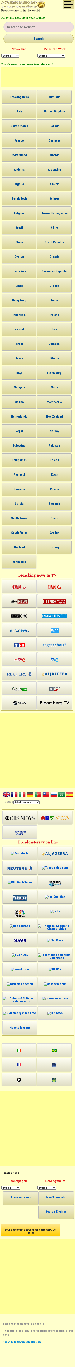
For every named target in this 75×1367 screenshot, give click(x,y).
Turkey (54, 547)
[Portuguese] (38, 795)
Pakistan (54, 445)
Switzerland (19, 155)
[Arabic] (61, 795)
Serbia (19, 503)
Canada (54, 126)
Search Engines (56, 1211)
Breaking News (19, 97)
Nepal (19, 431)
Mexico (19, 402)
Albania (54, 155)
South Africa (19, 532)
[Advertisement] (37, 77)
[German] (30, 795)
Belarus (54, 198)
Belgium (19, 213)
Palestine (19, 445)
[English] (6, 795)
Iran (54, 329)
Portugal (19, 474)
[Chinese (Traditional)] (45, 795)
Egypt (19, 285)
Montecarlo (54, 402)
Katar (54, 474)
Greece (54, 285)
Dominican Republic (54, 271)
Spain (54, 518)
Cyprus (19, 256)
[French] (14, 795)
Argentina (54, 169)
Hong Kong (19, 300)
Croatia (54, 256)
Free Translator (56, 1197)
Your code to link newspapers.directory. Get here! (30, 1231)
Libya (19, 373)
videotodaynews (19, 1027)
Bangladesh (19, 198)
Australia (54, 97)
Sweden (54, 532)
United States (19, 126)
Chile (54, 227)
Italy (19, 111)
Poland (54, 460)
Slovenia (54, 503)
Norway (54, 431)
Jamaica (54, 344)
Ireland (54, 314)
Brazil (19, 227)
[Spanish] (69, 795)
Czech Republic (54, 242)
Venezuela (19, 561)
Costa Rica (19, 271)
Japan (19, 358)
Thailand (19, 547)
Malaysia (19, 387)
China (19, 242)
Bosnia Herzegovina (54, 213)
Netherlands (19, 416)
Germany (54, 140)
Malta (54, 387)
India (54, 300)
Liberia (54, 358)
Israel (19, 344)
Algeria (19, 184)
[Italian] (22, 795)
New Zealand (54, 416)
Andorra (19, 169)
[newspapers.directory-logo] (23, 5)
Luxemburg (54, 373)
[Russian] (53, 795)
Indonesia (19, 314)
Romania (19, 489)
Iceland (19, 329)
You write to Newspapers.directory (22, 1341)
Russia (54, 489)
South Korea (19, 518)
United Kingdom (54, 111)
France (19, 140)
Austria (54, 184)
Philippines (19, 460)
